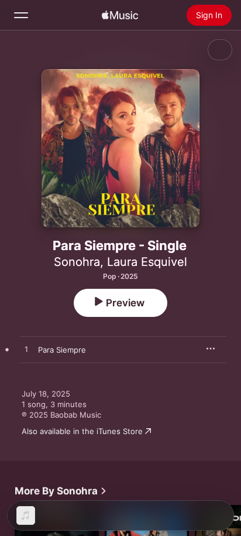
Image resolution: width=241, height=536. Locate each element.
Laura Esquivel (147, 262)
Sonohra (77, 262)
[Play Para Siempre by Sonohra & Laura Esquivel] (26, 349)
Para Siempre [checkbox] (62, 349)
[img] (120, 15)
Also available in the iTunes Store (82, 431)
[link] (61, 490)
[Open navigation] (21, 15)
